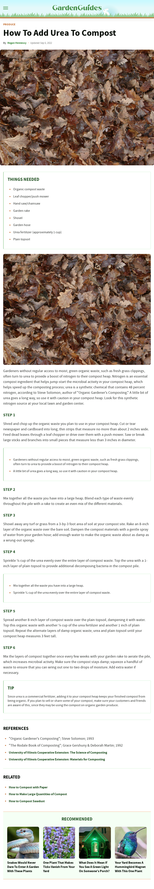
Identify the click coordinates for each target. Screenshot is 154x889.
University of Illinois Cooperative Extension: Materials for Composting (57, 759)
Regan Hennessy (16, 43)
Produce (9, 24)
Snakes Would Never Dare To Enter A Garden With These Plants (23, 867)
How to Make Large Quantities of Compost (38, 794)
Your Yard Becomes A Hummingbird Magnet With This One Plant (130, 867)
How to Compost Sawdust (27, 801)
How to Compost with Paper (28, 787)
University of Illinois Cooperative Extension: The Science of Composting (58, 753)
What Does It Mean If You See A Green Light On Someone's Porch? (94, 867)
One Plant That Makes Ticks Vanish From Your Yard (59, 867)
